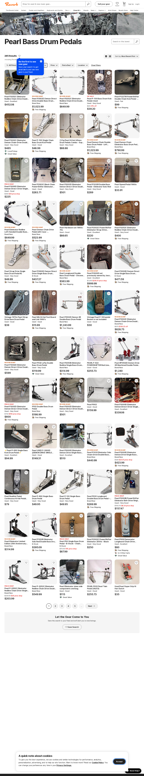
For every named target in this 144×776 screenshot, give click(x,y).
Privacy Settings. (64, 765)
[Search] (88, 4)
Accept (119, 761)
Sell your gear (104, 4)
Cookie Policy (98, 762)
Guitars (23, 10)
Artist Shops (112, 10)
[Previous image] (7, 82)
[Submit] (137, 41)
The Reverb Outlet (12, 10)
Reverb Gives (123, 10)
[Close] (41, 61)
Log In (137, 4)
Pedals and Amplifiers (36, 10)
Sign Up (131, 4)
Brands (86, 10)
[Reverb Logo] (11, 4)
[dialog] (72, 762)
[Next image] (26, 82)
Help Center (134, 10)
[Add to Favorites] (19, 56)
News (93, 10)
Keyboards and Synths (55, 10)
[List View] (110, 56)
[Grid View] (106, 56)
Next (90, 606)
